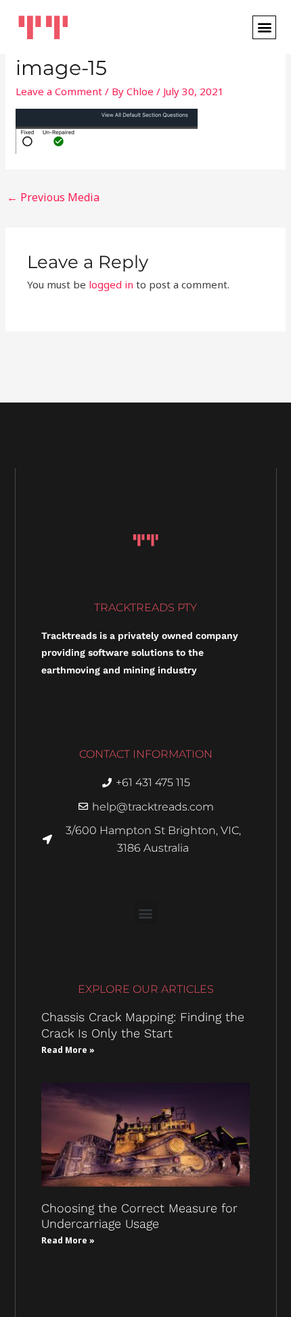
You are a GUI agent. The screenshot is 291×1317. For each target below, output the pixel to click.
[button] (264, 27)
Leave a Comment (59, 91)
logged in (111, 284)
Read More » (68, 1050)
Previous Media (53, 197)
